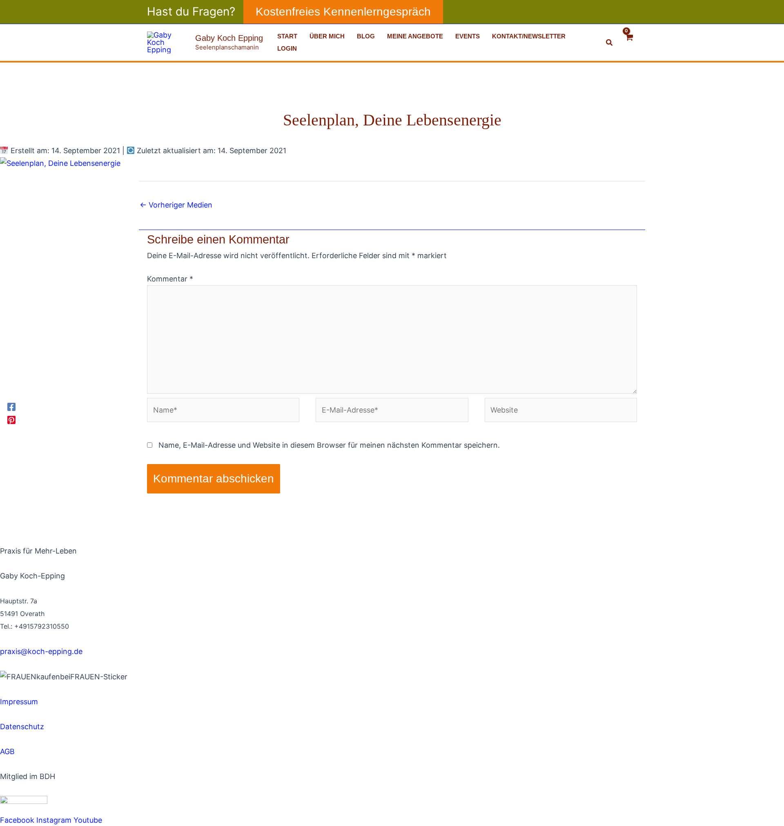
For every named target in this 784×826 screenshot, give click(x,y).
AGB (7, 751)
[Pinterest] (11, 419)
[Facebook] (11, 406)
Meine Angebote (415, 36)
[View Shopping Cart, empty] (629, 42)
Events (467, 36)
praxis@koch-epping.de (41, 651)
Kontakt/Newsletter (529, 36)
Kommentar (170, 279)
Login (287, 48)
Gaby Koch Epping (229, 37)
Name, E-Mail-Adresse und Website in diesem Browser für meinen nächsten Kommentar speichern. (329, 445)
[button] (343, 12)
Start (287, 36)
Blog (366, 36)
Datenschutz (22, 726)
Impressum (19, 701)
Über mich (327, 36)
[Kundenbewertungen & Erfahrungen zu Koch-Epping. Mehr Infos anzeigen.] (81, 689)
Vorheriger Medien (176, 205)
